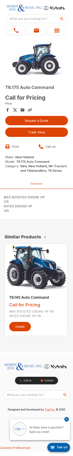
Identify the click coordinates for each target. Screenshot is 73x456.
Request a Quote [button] (36, 120)
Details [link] (20, 326)
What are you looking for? (28, 19)
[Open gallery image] (36, 59)
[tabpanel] (36, 59)
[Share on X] (15, 110)
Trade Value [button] (36, 132)
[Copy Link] (30, 110)
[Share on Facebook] (7, 110)
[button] (16, 30)
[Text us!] (58, 448)
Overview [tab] (36, 183)
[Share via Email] (22, 110)
